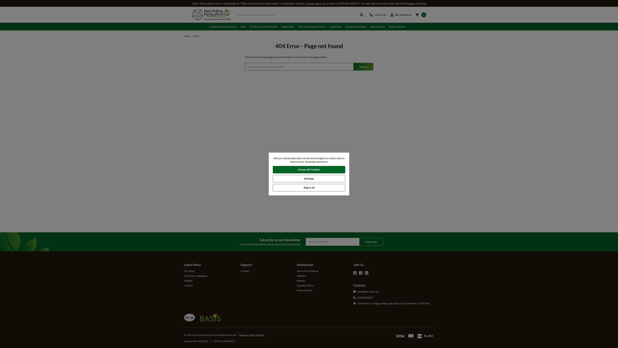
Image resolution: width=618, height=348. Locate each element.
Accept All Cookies (309, 169)
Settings (309, 178)
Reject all (309, 187)
